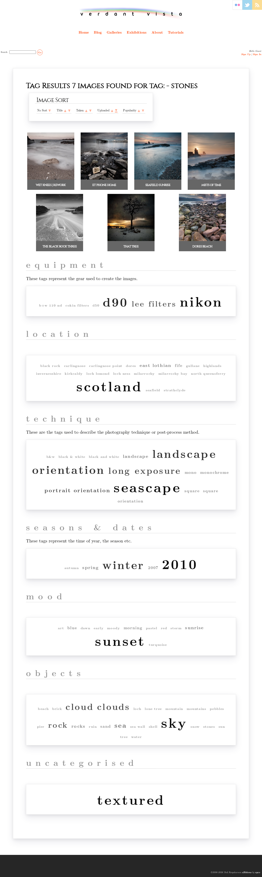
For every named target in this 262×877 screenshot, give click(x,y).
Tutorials (176, 32)
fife (179, 365)
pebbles (217, 708)
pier (41, 726)
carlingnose (75, 365)
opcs (257, 872)
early (99, 628)
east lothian (155, 365)
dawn (85, 628)
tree (124, 736)
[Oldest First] (86, 110)
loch (137, 708)
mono (191, 472)
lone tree (153, 708)
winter (123, 565)
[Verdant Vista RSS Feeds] (257, 9)
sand (105, 726)
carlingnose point (105, 365)
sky (174, 722)
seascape (147, 486)
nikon (201, 301)
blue (72, 627)
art (61, 628)
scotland (109, 385)
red (164, 628)
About (157, 32)
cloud (80, 706)
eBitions (246, 872)
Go (39, 52)
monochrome (214, 472)
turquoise (158, 644)
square (192, 490)
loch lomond (98, 373)
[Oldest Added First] (112, 110)
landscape (136, 456)
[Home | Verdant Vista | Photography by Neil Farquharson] (131, 13)
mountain (174, 708)
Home (84, 32)
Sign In (257, 54)
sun (222, 726)
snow (195, 726)
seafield (153, 390)
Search (5, 51)
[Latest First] (90, 110)
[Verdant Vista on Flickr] (237, 9)
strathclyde (175, 390)
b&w (50, 456)
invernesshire (48, 373)
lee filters (154, 303)
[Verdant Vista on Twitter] (247, 9)
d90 (115, 301)
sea (120, 725)
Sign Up (246, 54)
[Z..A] (69, 110)
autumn (71, 567)
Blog (98, 32)
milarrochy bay (173, 373)
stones (209, 726)
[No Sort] (49, 110)
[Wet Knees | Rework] (50, 178)
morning (133, 627)
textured (131, 799)
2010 (180, 563)
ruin (93, 726)
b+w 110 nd (50, 305)
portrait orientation (77, 490)
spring (90, 567)
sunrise (194, 627)
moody (113, 628)
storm (176, 628)
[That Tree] (131, 240)
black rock (50, 365)
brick (57, 708)
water (136, 736)
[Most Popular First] (143, 110)
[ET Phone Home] (104, 178)
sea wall (137, 726)
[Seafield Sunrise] (157, 178)
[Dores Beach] (202, 240)
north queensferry (208, 373)
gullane (193, 365)
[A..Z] (65, 110)
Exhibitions (137, 32)
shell (153, 726)
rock (58, 724)
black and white (104, 456)
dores (131, 365)
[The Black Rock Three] (59, 240)
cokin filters (77, 305)
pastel (151, 628)
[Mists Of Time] (211, 178)
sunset (120, 640)
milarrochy (144, 373)
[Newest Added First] (116, 110)
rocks (78, 726)
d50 (96, 305)
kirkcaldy (74, 373)
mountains (196, 708)
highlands (212, 365)
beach (43, 708)
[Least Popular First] (139, 110)
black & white (72, 456)
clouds (113, 706)
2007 (153, 567)
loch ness (122, 373)
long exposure (144, 470)
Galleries (114, 32)
